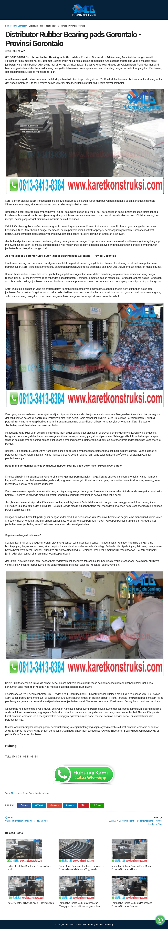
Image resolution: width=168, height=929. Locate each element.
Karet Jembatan (20, 26)
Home (8, 26)
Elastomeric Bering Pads (22, 793)
